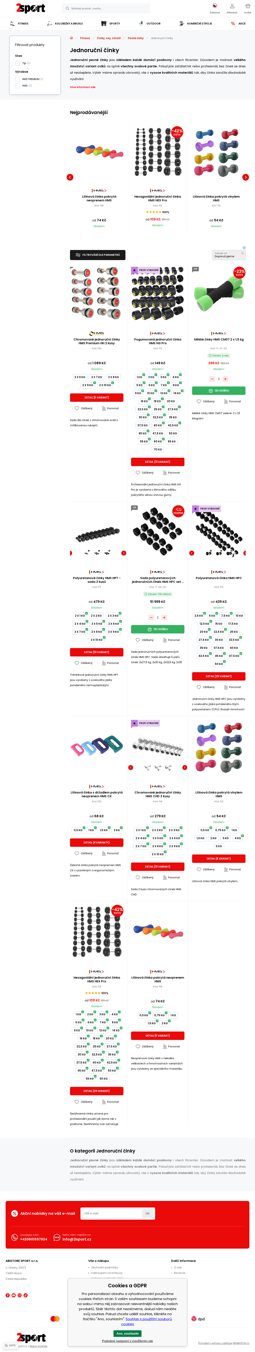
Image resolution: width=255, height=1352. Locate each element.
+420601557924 (33, 1239)
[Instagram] (20, 1295)
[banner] (30, 9)
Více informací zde (83, 87)
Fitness (85, 38)
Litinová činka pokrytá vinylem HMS (216, 198)
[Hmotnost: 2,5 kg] (208, 553)
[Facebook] (8, 1295)
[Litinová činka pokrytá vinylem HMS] (216, 151)
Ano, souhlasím (127, 1333)
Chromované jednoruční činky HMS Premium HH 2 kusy (97, 341)
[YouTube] (14, 1295)
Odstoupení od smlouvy (106, 1273)
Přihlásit (147, 1213)
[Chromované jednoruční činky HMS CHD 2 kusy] (157, 746)
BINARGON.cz (241, 1343)
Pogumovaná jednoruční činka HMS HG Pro (157, 341)
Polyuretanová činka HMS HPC (219, 578)
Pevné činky (136, 38)
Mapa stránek (38, 1346)
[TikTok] (26, 1295)
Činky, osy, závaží (109, 38)
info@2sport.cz (77, 1239)
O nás (178, 1267)
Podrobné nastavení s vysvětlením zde (127, 1341)
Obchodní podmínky (104, 1267)
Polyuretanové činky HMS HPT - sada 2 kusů (97, 580)
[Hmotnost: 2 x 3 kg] (107, 553)
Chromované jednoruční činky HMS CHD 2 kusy (158, 794)
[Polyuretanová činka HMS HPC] (218, 532)
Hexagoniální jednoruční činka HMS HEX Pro (157, 198)
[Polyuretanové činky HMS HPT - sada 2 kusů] (96, 532)
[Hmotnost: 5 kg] (219, 553)
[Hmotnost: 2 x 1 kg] (86, 553)
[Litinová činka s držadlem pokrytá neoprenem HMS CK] (96, 746)
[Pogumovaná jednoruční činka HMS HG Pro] (157, 293)
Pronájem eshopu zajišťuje (215, 1343)
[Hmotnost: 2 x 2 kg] (96, 553)
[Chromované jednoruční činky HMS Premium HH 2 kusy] (96, 293)
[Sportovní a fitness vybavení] (71, 37)
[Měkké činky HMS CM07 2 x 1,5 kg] (218, 293)
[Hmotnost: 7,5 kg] (229, 553)
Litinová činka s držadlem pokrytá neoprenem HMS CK (97, 794)
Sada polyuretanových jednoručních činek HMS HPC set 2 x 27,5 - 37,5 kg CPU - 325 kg (158, 580)
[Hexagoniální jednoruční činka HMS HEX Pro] (157, 151)
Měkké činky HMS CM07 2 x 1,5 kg (219, 340)
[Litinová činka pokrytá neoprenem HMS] (99, 151)
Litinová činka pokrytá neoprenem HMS (99, 198)
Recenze (179, 1273)
